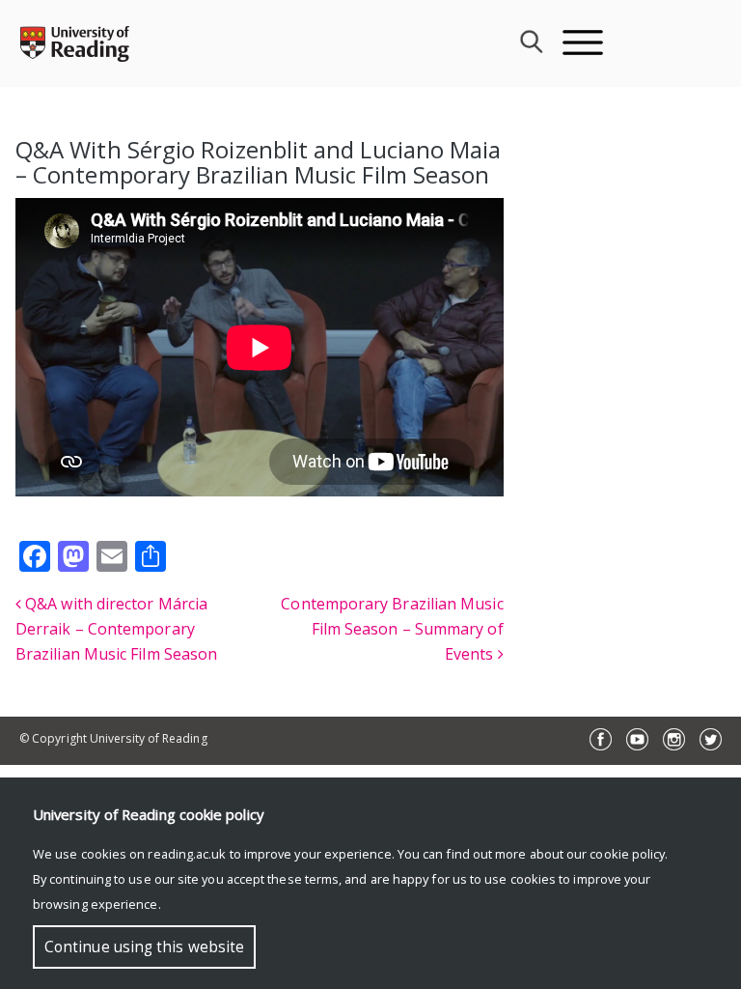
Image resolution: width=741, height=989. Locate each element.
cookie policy (627, 853)
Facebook (601, 739)
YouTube (637, 739)
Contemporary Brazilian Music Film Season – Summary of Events (392, 628)
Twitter (711, 739)
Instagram (674, 739)
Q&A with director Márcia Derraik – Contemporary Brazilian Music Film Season (116, 628)
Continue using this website (144, 947)
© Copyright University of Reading (113, 738)
